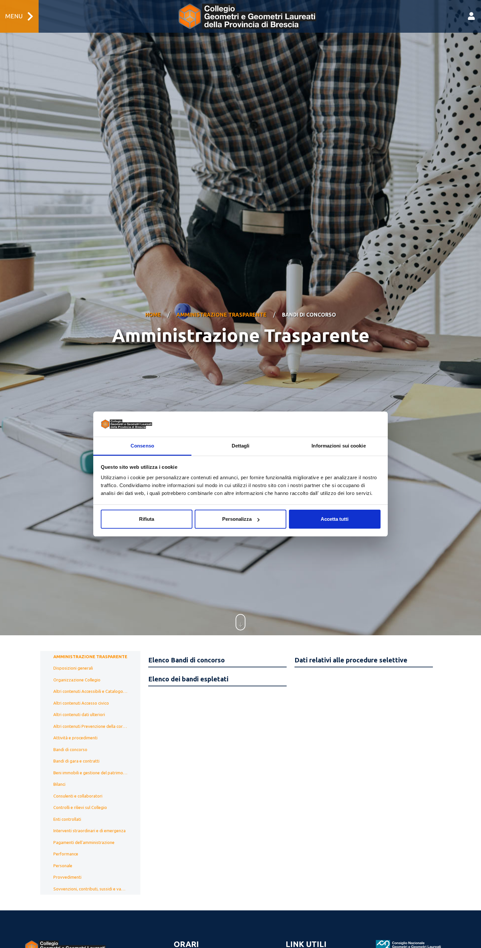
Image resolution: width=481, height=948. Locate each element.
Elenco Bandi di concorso (186, 660)
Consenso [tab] (142, 445)
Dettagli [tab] (241, 445)
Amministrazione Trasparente (221, 315)
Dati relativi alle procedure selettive (350, 660)
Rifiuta (146, 519)
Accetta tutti (334, 519)
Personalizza (237, 519)
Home (153, 315)
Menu (14, 16)
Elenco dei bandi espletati (188, 679)
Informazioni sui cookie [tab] (338, 445)
